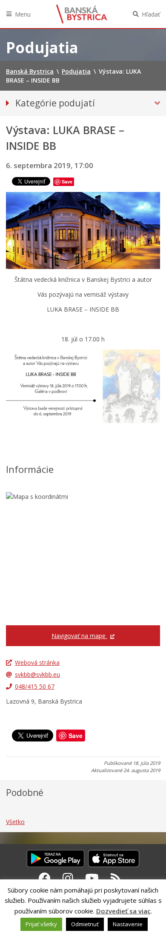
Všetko (15, 822)
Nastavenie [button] (128, 924)
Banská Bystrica (81, 14)
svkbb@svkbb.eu (37, 674)
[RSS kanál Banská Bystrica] (116, 878)
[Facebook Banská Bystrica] (45, 878)
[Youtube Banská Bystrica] (92, 878)
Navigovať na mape (79, 636)
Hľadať (151, 14)
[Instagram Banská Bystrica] (68, 878)
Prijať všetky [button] (41, 924)
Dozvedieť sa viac (123, 911)
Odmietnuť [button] (85, 924)
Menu (23, 14)
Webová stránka (37, 662)
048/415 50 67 (34, 686)
